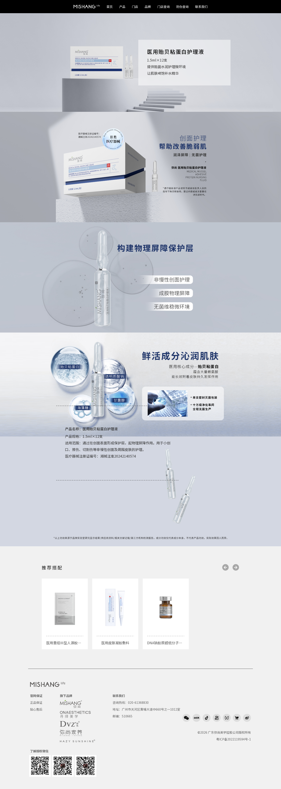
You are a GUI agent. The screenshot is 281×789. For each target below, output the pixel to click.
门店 (135, 6)
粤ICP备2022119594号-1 (233, 739)
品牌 (148, 6)
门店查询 (163, 6)
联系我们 (201, 6)
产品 (122, 6)
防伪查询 (182, 6)
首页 (109, 6)
